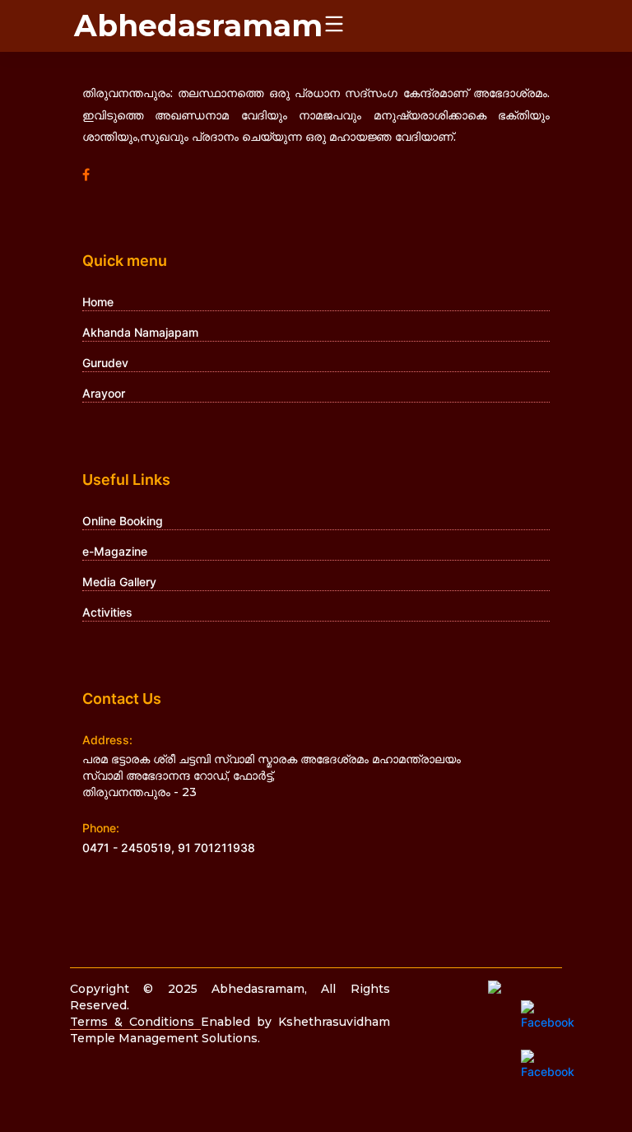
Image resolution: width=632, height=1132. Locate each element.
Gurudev (105, 363)
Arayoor (103, 393)
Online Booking (122, 521)
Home (98, 302)
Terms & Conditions (135, 1021)
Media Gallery (119, 582)
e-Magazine (114, 551)
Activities (107, 612)
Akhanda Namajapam (140, 332)
